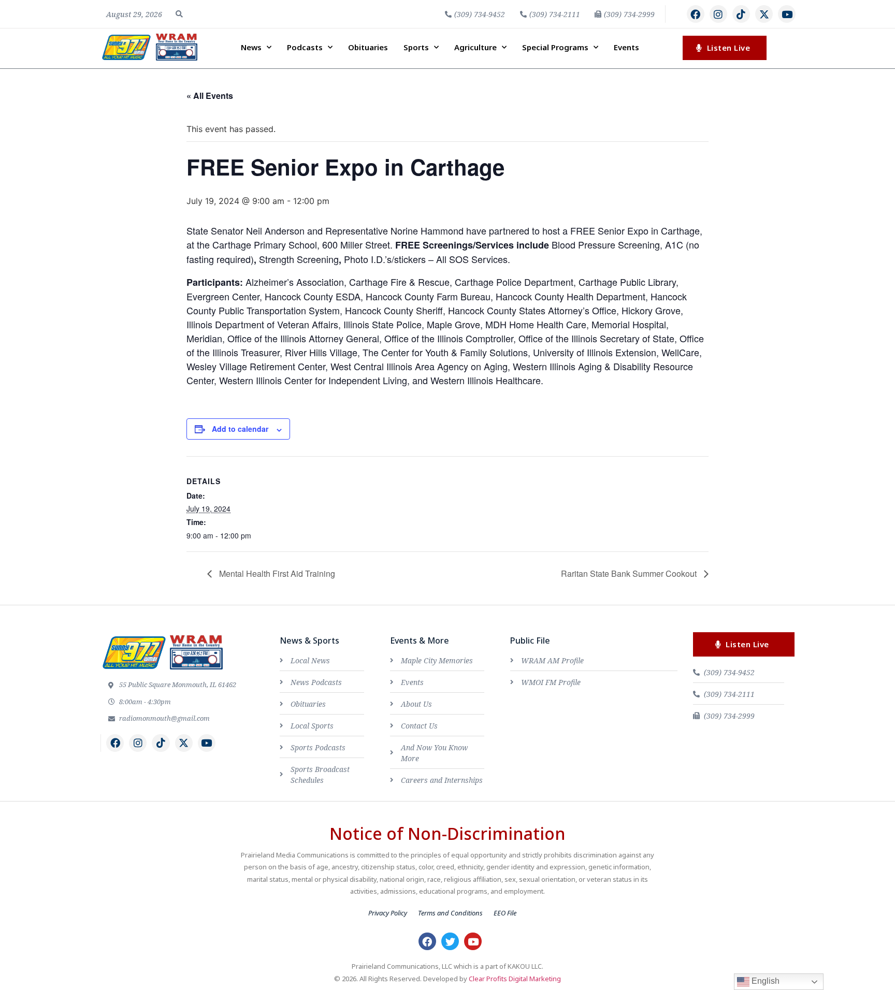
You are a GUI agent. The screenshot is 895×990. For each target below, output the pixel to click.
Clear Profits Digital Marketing (515, 978)
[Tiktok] (741, 14)
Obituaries (368, 47)
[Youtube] (787, 14)
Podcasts (305, 47)
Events (626, 47)
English (764, 981)
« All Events (209, 95)
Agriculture (475, 47)
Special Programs (555, 47)
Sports (416, 47)
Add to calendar (240, 429)
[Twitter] (450, 941)
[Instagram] (718, 14)
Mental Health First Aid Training (276, 573)
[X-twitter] (764, 14)
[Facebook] (695, 14)
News (251, 47)
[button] (179, 14)
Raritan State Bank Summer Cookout (630, 573)
